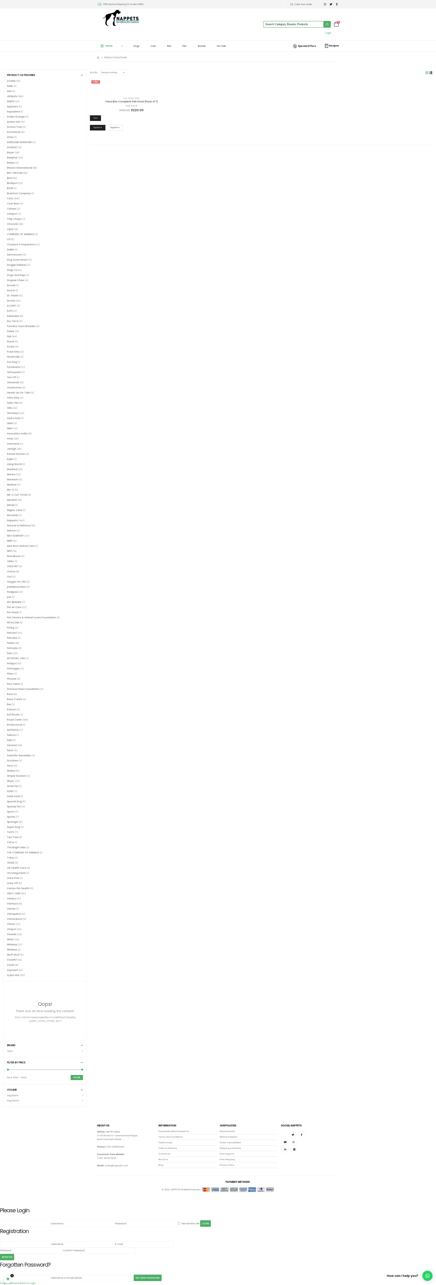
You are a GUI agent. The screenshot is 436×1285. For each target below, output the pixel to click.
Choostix (12, 224)
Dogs (136, 46)
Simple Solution (16, 776)
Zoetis (10, 965)
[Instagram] (325, 4)
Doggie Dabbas (16, 265)
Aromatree (14, 132)
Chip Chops (14, 219)
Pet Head (12, 612)
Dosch (11, 290)
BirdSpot (12, 183)
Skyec (10, 781)
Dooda (11, 285)
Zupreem (12, 970)
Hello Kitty (13, 397)
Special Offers (307, 46)
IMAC (10, 428)
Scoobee (12, 760)
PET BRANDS (14, 602)
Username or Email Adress (66, 1278)
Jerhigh (11, 449)
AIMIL (10, 86)
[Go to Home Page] (98, 57)
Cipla (10, 229)
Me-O (10, 489)
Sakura (11, 735)
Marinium (12, 479)
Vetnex (11, 908)
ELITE (10, 311)
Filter (76, 1077)
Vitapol (11, 929)
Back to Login (28, 1283)
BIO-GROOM (14, 173)
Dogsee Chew (15, 280)
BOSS (10, 188)
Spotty (11, 816)
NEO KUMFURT (15, 535)
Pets (9, 653)
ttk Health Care (16, 868)
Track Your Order (303, 4)
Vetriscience (14, 919)
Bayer (10, 152)
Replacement (227, 1131)
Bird (169, 46)
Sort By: (94, 72)
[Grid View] (427, 72)
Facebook (301, 1134)
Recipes (334, 45)
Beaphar (12, 157)
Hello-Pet (13, 403)
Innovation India (17, 433)
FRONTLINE (13, 357)
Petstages (13, 668)
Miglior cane (14, 510)
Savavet (12, 745)
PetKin (10, 643)
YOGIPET (12, 960)
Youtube (285, 1142)
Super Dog (13, 827)
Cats (153, 46)
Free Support (227, 1153)
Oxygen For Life (16, 581)
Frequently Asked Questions (173, 1131)
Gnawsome (14, 387)
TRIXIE (10, 862)
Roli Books (13, 714)
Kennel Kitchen (16, 454)
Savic (10, 750)
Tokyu (10, 857)
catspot (12, 213)
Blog (160, 1165)
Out (9, 576)
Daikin (10, 249)
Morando (12, 515)
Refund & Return (228, 1136)
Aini (9, 91)
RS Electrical (14, 724)
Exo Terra (13, 321)
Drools (11, 300)
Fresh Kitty (13, 351)
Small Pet (12, 786)
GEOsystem (14, 372)
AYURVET (12, 147)
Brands (202, 46)
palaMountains (16, 587)
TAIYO (10, 832)
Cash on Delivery (167, 1148)
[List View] (431, 72)
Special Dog (14, 801)
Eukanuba (13, 316)
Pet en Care (14, 607)
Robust (11, 709)
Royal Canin (14, 719)
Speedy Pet (14, 806)
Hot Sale (221, 46)
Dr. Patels (13, 295)
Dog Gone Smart (17, 259)
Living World (14, 464)
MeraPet (12, 500)
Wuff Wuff (13, 954)
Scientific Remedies (19, 755)
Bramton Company (19, 193)
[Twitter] (331, 4)
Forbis (10, 346)
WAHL (10, 939)
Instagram (293, 1142)
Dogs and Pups (16, 275)
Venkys (11, 898)
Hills (9, 408)
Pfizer (10, 673)
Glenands (13, 382)
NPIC (10, 551)
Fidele (10, 331)
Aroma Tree (14, 127)
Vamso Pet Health (18, 888)
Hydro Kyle (13, 418)
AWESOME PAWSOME (19, 142)
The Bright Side (16, 847)
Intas (10, 438)
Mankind (12, 469)
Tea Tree (12, 837)
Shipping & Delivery (230, 1148)
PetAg (10, 627)
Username (57, 1223)
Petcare (12, 632)
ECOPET (11, 305)
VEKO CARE (13, 893)
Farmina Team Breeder (21, 326)
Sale (9, 740)
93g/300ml (13, 1100)
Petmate (12, 648)
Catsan (11, 208)
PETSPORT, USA (16, 658)
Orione (11, 571)
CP (8, 239)
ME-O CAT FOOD (17, 495)
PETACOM (13, 622)
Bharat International (19, 167)
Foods (131, 98)
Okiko (10, 561)
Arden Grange (16, 116)
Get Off (11, 377)
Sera (10, 765)
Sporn (10, 811)
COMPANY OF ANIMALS (20, 234)
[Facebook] (337, 4)
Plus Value (13, 684)
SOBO (10, 791)
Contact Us (164, 1153)
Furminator (14, 367)
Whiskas (12, 944)
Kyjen (10, 459)
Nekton (11, 530)
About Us (163, 1159)
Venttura (12, 903)
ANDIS (10, 101)
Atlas (10, 137)
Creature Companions (21, 244)
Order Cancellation (230, 1142)
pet (9, 597)
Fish (184, 46)
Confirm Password (73, 1250)
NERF (10, 541)
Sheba (11, 770)
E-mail (119, 1244)
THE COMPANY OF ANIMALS (23, 852)
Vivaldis (12, 934)
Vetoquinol (14, 914)
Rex (9, 704)
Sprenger (12, 822)
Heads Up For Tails (18, 392)
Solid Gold (13, 796)
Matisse (12, 484)
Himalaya (13, 413)
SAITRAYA (13, 730)
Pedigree (12, 592)
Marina (11, 474)
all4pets (12, 96)
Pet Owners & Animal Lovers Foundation (31, 617)
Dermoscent (14, 254)
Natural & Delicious (19, 525)
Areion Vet (13, 121)
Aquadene (13, 111)
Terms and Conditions (170, 1136)
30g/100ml (12, 1095)
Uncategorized (16, 873)
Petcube (12, 638)
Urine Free (13, 878)
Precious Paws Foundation (23, 689)
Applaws (12, 106)
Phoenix (11, 678)
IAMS (10, 423)
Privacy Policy (227, 1165)
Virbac (11, 924)
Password (120, 1223)
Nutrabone (13, 556)
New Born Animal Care (21, 546)
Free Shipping (227, 1159)
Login (328, 33)
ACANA (11, 81)
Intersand (13, 443)
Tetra (137, 98)
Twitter (293, 1134)
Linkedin (285, 1149)
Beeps (11, 162)
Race (10, 694)
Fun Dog (12, 362)
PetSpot (12, 663)
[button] (427, 1276)
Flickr (294, 1149)
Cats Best (13, 203)
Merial (10, 505)
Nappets (12, 520)
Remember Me (190, 1223)
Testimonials (165, 1142)
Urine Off (12, 883)
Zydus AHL (13, 975)
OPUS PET (12, 566)
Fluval (10, 341)
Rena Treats (14, 699)
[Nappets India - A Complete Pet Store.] (120, 18)
